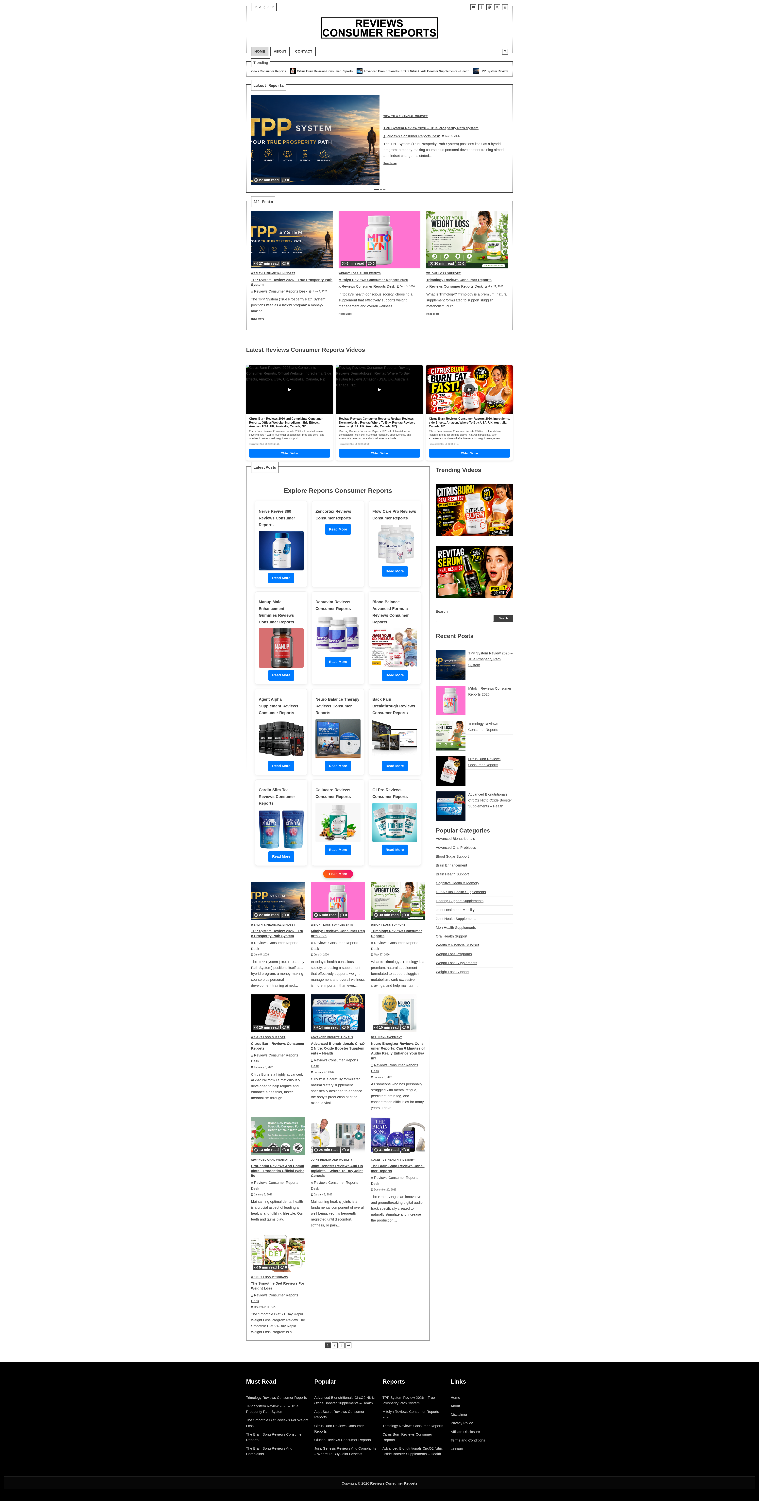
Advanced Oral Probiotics (272, 1159)
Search (442, 611)
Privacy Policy (462, 1423)
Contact (303, 51)
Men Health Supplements (456, 927)
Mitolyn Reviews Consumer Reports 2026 (407, 71)
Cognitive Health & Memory (393, 1159)
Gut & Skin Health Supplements (461, 892)
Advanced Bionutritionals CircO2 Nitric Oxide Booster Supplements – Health (338, 1048)
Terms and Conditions (468, 1440)
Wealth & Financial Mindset (405, 116)
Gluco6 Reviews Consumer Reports (342, 1440)
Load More (338, 874)
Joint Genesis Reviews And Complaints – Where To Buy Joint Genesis (337, 1171)
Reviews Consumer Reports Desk (413, 136)
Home (259, 51)
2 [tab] (381, 189)
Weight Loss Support (443, 273)
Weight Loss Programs (269, 1277)
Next (348, 1345)
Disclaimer (459, 1415)
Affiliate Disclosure (465, 1432)
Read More (389, 163)
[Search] (505, 52)
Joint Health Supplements (456, 918)
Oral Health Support (451, 936)
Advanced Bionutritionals (332, 1037)
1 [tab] (376, 189)
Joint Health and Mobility (332, 1159)
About (280, 51)
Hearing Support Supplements (459, 901)
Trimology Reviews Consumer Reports (473, 71)
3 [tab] (384, 189)
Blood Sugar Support (452, 856)
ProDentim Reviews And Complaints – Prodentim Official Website (277, 1171)
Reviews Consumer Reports (393, 1483)
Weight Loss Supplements (360, 273)
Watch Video (289, 453)
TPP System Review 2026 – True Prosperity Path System (329, 71)
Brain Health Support (452, 874)
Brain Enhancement (386, 1037)
